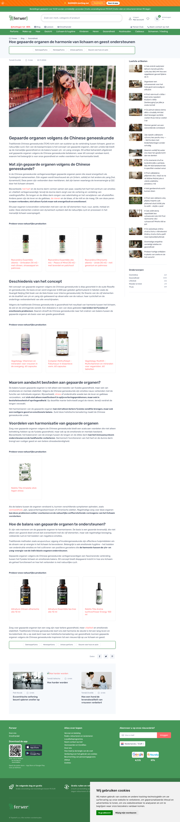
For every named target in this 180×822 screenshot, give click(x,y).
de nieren (55, 198)
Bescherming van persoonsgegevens (80, 757)
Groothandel (65, 27)
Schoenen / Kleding (158, 31)
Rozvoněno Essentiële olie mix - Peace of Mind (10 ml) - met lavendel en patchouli (62, 263)
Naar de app (113, 3)
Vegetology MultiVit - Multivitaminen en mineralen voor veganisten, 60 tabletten (99, 365)
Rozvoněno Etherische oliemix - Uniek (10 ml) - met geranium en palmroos (98, 263)
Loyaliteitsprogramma (73, 739)
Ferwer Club (138, 27)
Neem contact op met (159, 27)
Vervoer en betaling (72, 733)
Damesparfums (41, 50)
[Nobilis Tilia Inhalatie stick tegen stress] (25, 469)
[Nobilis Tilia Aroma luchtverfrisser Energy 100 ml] (99, 591)
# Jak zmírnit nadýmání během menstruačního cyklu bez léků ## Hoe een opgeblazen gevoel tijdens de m (155, 71)
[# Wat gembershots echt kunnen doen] (135, 191)
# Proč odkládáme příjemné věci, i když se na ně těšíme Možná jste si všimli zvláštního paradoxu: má (155, 178)
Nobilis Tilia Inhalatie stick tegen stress (24, 489)
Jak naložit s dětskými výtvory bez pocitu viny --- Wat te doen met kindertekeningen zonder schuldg (155, 140)
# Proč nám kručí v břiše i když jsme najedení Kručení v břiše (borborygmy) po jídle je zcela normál (154, 99)
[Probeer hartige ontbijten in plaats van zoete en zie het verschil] (135, 254)
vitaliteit (89, 627)
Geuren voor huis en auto (98, 50)
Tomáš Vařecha (53, 678)
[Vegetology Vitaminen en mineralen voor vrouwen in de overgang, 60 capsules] (25, 342)
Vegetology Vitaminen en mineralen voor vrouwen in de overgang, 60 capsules (24, 364)
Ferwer (14, 38)
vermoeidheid (16, 510)
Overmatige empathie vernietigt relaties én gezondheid (153, 244)
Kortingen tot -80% (21, 27)
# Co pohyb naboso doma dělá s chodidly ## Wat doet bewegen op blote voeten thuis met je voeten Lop (155, 115)
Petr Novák (17, 693)
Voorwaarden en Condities (75, 745)
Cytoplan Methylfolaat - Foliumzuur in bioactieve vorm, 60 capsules (60, 364)
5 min (30, 60)
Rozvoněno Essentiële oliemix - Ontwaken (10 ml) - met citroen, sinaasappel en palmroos (25, 264)
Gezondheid (33, 38)
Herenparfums (59, 50)
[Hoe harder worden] (62, 673)
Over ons (12, 733)
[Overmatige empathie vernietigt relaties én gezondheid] (135, 244)
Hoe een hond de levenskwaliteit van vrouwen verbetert (92, 699)
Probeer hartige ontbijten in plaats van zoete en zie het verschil (154, 254)
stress (58, 394)
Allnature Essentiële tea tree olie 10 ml (62, 610)
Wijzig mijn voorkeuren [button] (125, 813)
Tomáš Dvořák (15, 60)
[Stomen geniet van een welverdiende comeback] (135, 127)
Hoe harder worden (57, 682)
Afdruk (67, 760)
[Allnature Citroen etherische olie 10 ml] (25, 591)
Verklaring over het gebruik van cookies (80, 754)
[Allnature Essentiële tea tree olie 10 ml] (62, 591)
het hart (26, 189)
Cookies (67, 763)
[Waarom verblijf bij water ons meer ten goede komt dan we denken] (135, 153)
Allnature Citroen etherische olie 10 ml (25, 610)
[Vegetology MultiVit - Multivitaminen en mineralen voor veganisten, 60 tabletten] (99, 342)
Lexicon (50, 27)
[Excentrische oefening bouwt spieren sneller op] (28, 680)
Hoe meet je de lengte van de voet (78, 751)
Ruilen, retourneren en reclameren (78, 736)
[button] (33, 747)
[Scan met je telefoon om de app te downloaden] (16, 750)
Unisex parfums (76, 50)
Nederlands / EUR (133, 744)
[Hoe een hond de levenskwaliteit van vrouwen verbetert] (96, 680)
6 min (31, 693)
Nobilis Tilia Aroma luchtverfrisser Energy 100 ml (98, 612)
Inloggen (164, 735)
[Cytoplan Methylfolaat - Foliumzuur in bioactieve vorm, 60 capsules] (62, 342)
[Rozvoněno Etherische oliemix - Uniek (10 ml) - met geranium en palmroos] (99, 241)
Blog (38, 27)
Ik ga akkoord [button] (104, 813)
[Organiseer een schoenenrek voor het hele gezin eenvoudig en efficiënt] (135, 85)
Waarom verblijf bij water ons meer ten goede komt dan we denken (155, 153)
